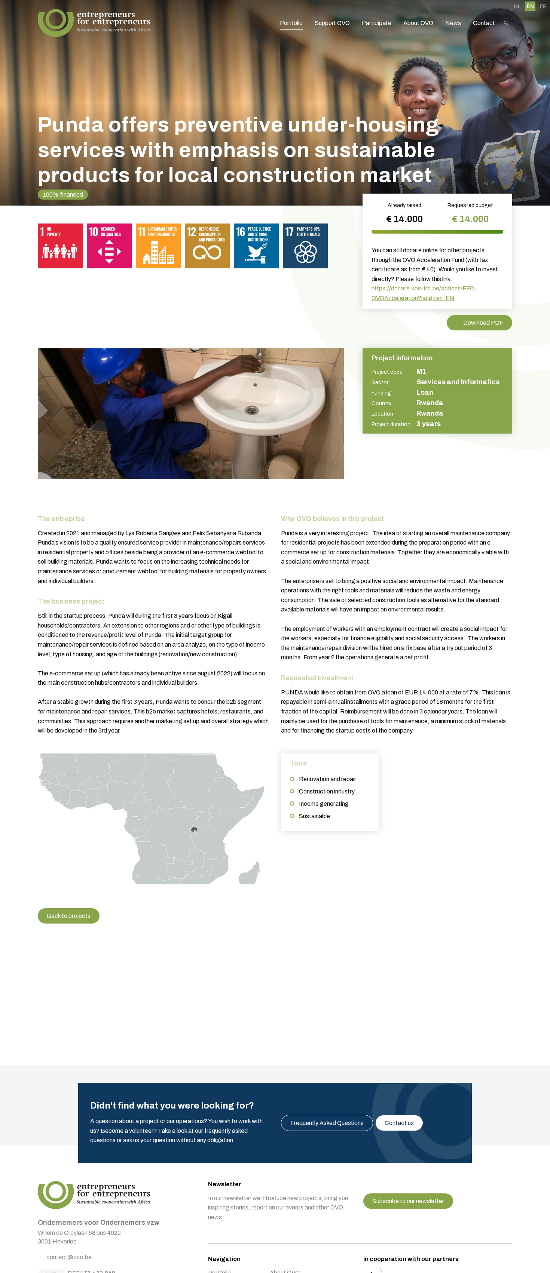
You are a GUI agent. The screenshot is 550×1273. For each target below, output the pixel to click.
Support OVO (332, 23)
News (453, 23)
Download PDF (483, 323)
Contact (484, 23)
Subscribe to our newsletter (408, 1201)
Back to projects (69, 916)
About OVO (418, 23)
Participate (376, 23)
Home (94, 23)
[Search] (506, 23)
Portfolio (291, 23)
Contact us (399, 1123)
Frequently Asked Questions (327, 1123)
